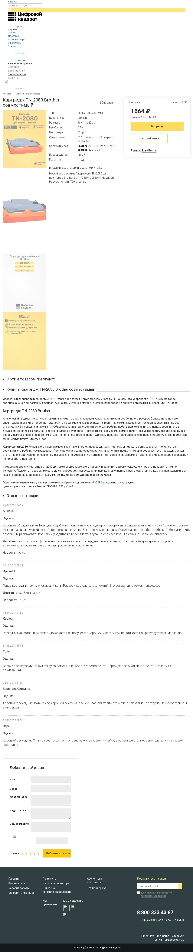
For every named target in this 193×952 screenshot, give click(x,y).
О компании (14, 42)
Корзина (20, 88)
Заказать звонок (17, 74)
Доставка (13, 36)
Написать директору (56, 883)
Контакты (20, 60)
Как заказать (16, 883)
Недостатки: (18, 810)
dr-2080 (97, 482)
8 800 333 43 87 (16, 70)
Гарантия (14, 878)
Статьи (12, 46)
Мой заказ (20, 53)
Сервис (18, 26)
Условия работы (18, 888)
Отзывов (106, 102)
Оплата (12, 32)
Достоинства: (19, 796)
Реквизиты (50, 878)
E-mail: (14, 788)
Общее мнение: (19, 823)
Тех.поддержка (96, 888)
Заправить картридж (21, 892)
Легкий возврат (17, 39)
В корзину (157, 126)
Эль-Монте (149, 150)
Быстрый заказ (149, 138)
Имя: (13, 779)
